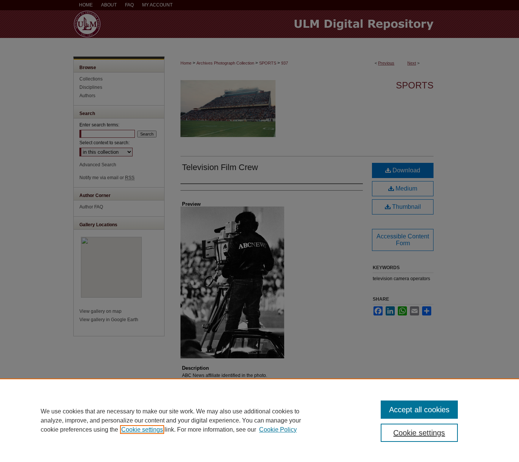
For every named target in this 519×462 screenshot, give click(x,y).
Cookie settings (142, 429)
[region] (259, 420)
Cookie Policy (278, 429)
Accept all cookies (419, 409)
